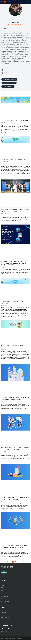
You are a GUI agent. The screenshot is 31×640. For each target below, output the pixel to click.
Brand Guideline (4, 615)
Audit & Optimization (5, 601)
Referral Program (5, 617)
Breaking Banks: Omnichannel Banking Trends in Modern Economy (15, 398)
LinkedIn (6, 70)
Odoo (2, 585)
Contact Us (3, 612)
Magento (3, 582)
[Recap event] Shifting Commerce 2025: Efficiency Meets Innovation (15, 210)
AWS (2, 587)
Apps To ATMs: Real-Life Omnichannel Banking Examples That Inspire (14, 546)
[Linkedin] (1, 628)
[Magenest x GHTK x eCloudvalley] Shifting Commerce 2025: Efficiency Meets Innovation (14, 263)
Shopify (2, 590)
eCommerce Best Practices (9, 79)
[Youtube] (8, 628)
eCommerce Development (9, 83)
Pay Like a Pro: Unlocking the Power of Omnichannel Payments (15, 498)
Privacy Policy (4, 631)
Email (5, 73)
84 (24, 561)
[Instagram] (11, 628)
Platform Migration (5, 596)
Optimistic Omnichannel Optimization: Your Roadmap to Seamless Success (15, 448)
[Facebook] (5, 628)
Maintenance (4, 603)
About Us (3, 610)
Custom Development (6, 598)
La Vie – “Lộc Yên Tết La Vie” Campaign (14, 120)
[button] (29, 2)
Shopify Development (8, 86)
